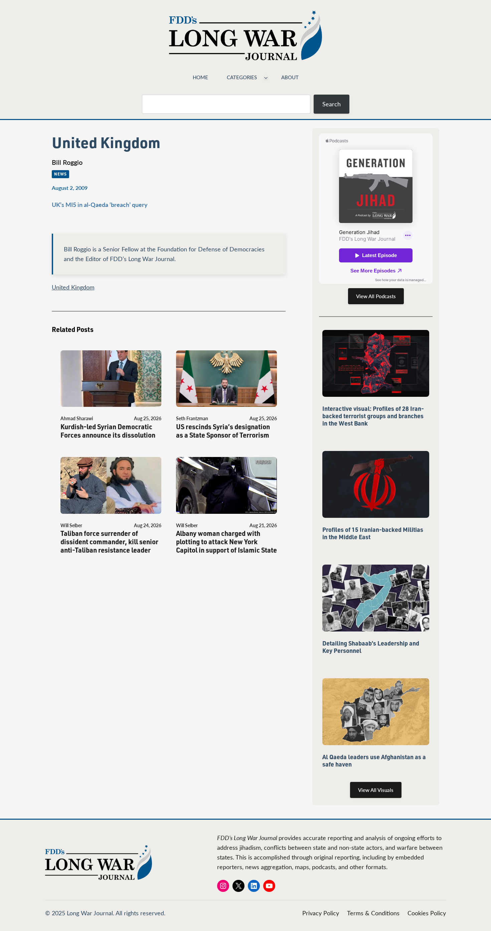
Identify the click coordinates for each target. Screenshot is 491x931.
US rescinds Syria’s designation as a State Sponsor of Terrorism (223, 431)
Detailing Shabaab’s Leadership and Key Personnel (370, 646)
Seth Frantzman (192, 418)
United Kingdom (73, 287)
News (60, 174)
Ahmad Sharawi (76, 418)
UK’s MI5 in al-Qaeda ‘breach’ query (100, 204)
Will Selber (71, 525)
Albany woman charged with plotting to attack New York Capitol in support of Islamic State (226, 541)
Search (331, 104)
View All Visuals (375, 790)
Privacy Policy (320, 913)
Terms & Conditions (373, 913)
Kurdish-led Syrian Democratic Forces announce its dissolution (107, 431)
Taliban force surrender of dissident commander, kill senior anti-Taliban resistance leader (109, 541)
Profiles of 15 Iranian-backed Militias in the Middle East (372, 533)
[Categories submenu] (266, 77)
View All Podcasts (376, 296)
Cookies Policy (426, 913)
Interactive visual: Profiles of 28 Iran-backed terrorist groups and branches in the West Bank (373, 416)
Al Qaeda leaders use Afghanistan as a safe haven (374, 760)
